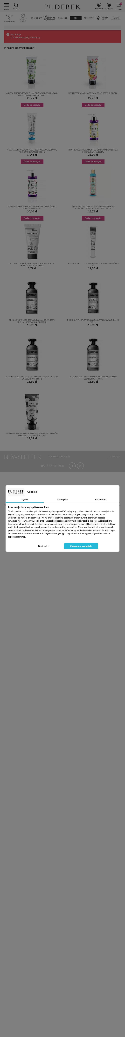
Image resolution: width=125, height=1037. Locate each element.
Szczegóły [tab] (62, 499)
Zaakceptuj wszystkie (81, 546)
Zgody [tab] (24, 499)
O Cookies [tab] (100, 499)
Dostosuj (43, 546)
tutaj (22, 536)
